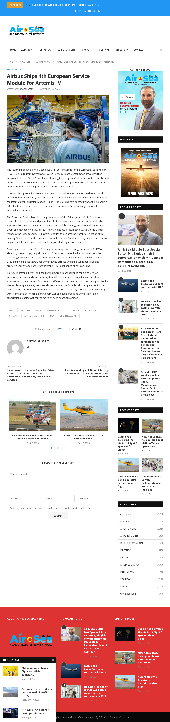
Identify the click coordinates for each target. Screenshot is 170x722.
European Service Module (86, 310)
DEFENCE (141, 550)
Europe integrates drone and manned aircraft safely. (37, 692)
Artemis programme (31, 310)
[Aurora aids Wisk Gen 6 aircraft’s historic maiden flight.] (84, 415)
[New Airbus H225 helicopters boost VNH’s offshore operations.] (32, 415)
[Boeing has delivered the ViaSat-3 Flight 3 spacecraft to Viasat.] (128, 425)
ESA (66, 310)
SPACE (141, 586)
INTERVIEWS (141, 571)
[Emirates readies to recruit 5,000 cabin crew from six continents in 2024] (128, 306)
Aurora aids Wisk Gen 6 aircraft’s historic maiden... (83, 437)
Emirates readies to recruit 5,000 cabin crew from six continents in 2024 (151, 308)
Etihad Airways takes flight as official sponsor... (35, 671)
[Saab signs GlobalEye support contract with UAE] (128, 285)
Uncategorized (141, 593)
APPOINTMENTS (67, 49)
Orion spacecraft (68, 316)
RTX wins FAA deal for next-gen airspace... (35, 711)
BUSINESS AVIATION (141, 543)
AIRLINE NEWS (43, 61)
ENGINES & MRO (141, 564)
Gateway (13, 316)
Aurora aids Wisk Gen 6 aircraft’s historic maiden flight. (128, 481)
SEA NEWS (141, 579)
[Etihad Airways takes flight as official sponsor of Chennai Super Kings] (10, 671)
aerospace (141, 514)
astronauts (53, 310)
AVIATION (27, 49)
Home (12, 49)
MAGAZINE (88, 49)
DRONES (141, 557)
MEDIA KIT (105, 49)
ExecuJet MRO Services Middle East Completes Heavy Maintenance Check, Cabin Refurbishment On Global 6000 (152, 383)
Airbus (12, 310)
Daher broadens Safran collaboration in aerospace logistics (72, 5)
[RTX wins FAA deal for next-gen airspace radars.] (10, 713)
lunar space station (34, 316)
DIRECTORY (122, 49)
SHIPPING (45, 49)
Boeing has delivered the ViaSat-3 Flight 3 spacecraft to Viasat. (127, 443)
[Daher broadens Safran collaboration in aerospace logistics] (152, 465)
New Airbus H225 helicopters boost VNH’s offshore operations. (32, 437)
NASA (51, 316)
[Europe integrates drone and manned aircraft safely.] (10, 692)
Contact (139, 49)
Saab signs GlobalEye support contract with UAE (152, 284)
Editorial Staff (25, 88)
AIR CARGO (141, 521)
